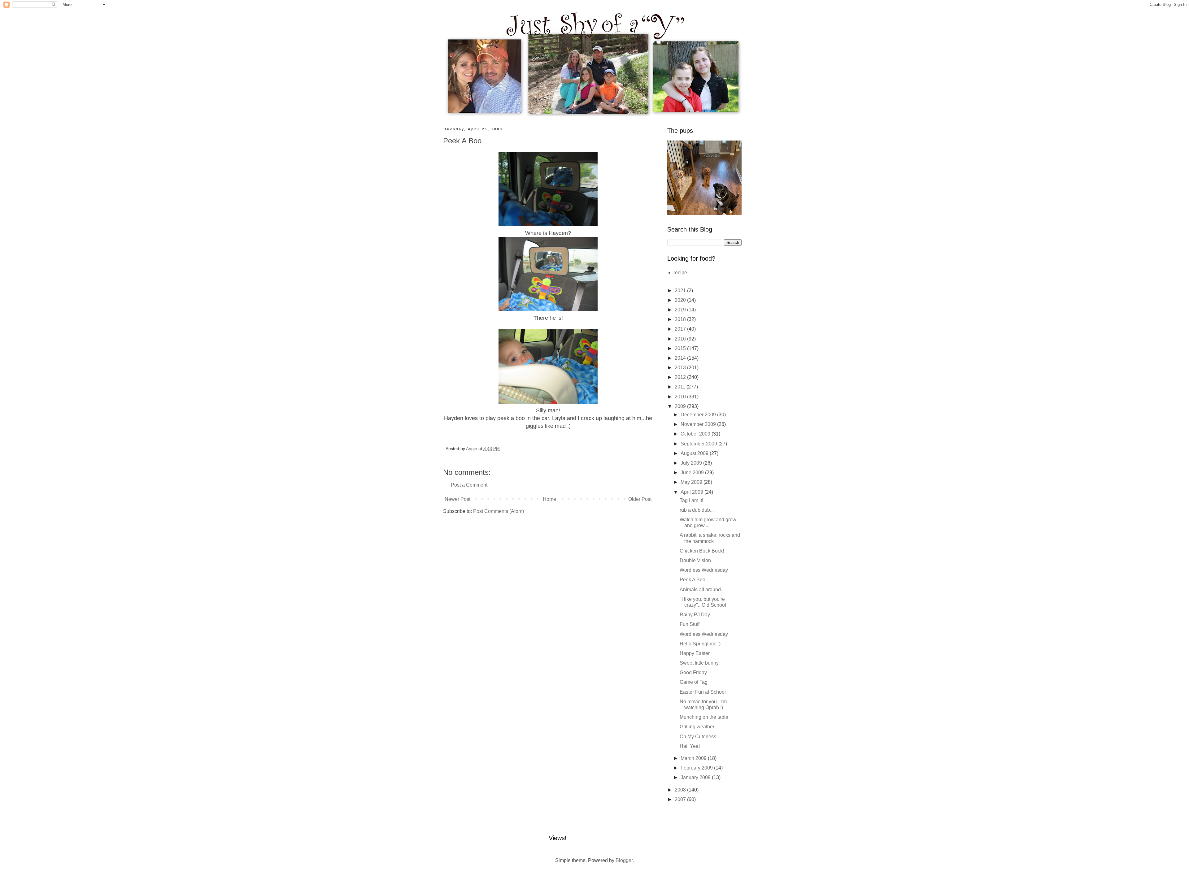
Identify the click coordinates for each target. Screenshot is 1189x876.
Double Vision (695, 560)
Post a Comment (469, 485)
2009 (681, 406)
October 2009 (696, 433)
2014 (681, 358)
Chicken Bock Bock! (702, 550)
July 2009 (692, 463)
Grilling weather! (698, 726)
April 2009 (692, 492)
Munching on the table (704, 717)
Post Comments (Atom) (498, 511)
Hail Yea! (690, 746)
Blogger (624, 860)
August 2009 (695, 453)
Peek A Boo (692, 579)
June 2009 (693, 472)
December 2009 (699, 414)
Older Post (639, 499)
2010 (681, 396)
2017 (681, 329)
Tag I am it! (691, 500)
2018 (681, 319)
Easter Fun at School (703, 692)
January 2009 (696, 777)
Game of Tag (694, 682)
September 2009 (699, 443)
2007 (681, 799)
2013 (681, 367)
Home (549, 499)
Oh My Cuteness (698, 736)
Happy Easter (695, 653)
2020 (681, 300)
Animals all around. (701, 589)
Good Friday (693, 672)
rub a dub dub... (697, 510)
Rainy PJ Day (695, 614)
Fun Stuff (689, 624)
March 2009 (694, 758)
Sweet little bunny (699, 663)
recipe (680, 272)
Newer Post (457, 499)
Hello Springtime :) (700, 643)
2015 (681, 348)
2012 (681, 377)
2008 (681, 789)
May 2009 (692, 482)
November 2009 (699, 424)
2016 (681, 338)
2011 (680, 386)
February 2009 (697, 767)
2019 (681, 309)
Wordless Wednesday (704, 570)
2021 (681, 290)
